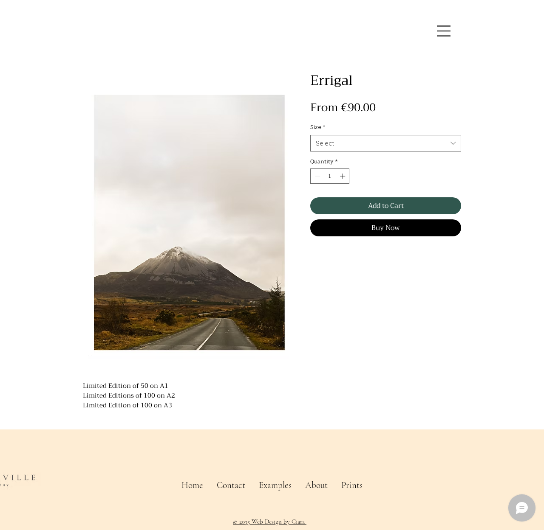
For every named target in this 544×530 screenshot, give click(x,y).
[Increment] (343, 176)
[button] (443, 30)
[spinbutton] (330, 176)
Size (317, 127)
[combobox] (385, 143)
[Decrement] (317, 176)
